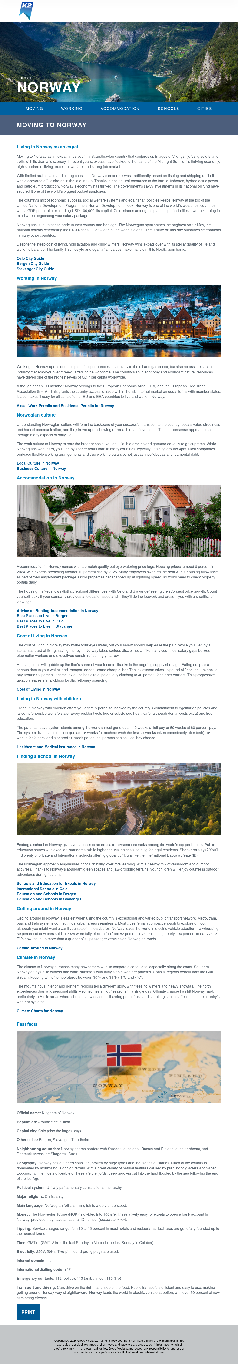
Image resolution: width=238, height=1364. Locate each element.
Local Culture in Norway (38, 463)
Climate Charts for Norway (40, 1010)
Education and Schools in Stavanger (49, 899)
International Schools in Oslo (42, 888)
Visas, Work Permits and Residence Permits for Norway (65, 405)
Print (28, 1312)
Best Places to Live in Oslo (40, 621)
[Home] (26, 11)
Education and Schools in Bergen (46, 893)
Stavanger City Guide (35, 268)
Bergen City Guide (33, 263)
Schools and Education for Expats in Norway (56, 883)
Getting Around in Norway (40, 947)
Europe (25, 78)
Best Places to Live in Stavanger (45, 626)
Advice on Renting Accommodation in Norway (57, 610)
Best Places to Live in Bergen (43, 615)
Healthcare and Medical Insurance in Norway (56, 746)
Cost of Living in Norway (38, 689)
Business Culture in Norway (41, 468)
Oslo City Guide (30, 258)
